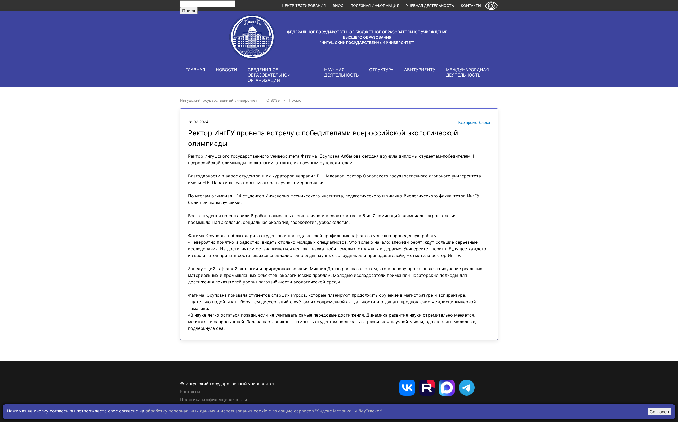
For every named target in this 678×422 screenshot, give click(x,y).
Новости (226, 69)
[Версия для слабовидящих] (491, 5)
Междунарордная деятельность (467, 72)
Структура (381, 69)
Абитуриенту (419, 69)
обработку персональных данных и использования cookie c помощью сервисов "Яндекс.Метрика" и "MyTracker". (264, 411)
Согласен (659, 411)
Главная (195, 69)
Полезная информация (374, 5)
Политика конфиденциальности (213, 399)
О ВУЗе (273, 100)
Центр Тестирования (304, 5)
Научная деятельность (341, 72)
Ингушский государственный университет (218, 100)
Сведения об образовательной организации (269, 75)
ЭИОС (338, 5)
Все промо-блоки (474, 122)
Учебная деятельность (430, 5)
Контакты (471, 5)
